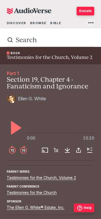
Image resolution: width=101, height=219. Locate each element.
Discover (16, 23)
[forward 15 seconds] (23, 150)
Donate (85, 11)
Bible (55, 23)
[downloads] (67, 150)
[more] (91, 22)
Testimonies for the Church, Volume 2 (41, 177)
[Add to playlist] (89, 150)
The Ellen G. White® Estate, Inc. (35, 207)
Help (88, 208)
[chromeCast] (44, 150)
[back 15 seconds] (12, 150)
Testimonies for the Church (32, 192)
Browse (38, 23)
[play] (14, 128)
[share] (78, 150)
